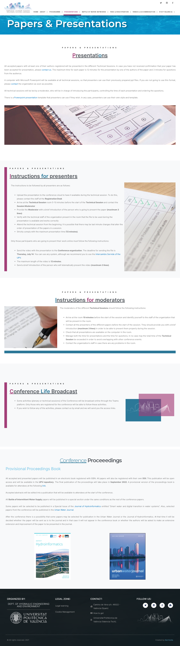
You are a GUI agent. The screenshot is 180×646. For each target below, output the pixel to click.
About (42, 12)
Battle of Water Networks (94, 12)
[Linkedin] (167, 3)
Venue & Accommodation (144, 12)
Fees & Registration (119, 12)
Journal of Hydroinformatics (88, 506)
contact (14, 84)
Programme (54, 12)
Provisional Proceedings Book (33, 468)
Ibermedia (169, 640)
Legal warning (61, 606)
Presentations (71, 12)
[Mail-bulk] (170, 605)
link (44, 485)
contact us (46, 69)
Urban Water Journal (64, 510)
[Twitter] (161, 3)
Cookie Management (65, 612)
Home (35, 12)
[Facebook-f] (173, 3)
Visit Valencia (165, 12)
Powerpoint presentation (25, 97)
